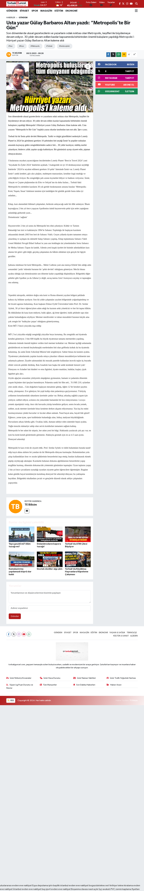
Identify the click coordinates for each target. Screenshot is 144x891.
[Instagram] (18, 634)
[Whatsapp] (29, 634)
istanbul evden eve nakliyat (74, 885)
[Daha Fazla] (124, 54)
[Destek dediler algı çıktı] (50, 559)
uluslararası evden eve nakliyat (16, 885)
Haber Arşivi (115, 685)
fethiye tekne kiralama (121, 885)
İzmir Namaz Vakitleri (86, 678)
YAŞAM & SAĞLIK (117, 632)
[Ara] (136, 4)
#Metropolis (35, 46)
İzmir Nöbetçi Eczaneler (20, 678)
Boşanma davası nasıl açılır (84, 889)
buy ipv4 (46, 889)
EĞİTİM (59, 11)
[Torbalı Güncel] (17, 4)
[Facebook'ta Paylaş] (108, 54)
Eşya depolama (40, 885)
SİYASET (24, 11)
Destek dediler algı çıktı (49, 569)
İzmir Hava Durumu (52, 678)
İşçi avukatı (104, 889)
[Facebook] (8, 634)
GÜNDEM (11, 11)
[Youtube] (24, 634)
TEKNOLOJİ (132, 632)
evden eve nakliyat (61, 889)
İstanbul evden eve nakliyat (27, 889)
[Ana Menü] (136, 11)
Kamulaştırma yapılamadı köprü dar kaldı (20, 571)
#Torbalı (49, 46)
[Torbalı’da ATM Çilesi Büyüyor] (78, 534)
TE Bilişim (134, 700)
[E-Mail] (27, 511)
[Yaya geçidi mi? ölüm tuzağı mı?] (21, 534)
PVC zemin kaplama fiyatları (125, 889)
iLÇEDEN (134, 636)
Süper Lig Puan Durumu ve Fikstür (19, 686)
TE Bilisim (31, 504)
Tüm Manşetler (50, 685)
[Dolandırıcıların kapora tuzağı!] (50, 534)
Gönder (15, 616)
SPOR (35, 11)
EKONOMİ (71, 11)
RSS (12, 700)
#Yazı (10, 46)
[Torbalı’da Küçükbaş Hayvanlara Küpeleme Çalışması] (78, 559)
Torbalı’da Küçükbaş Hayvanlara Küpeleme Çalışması (76, 571)
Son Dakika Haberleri (85, 685)
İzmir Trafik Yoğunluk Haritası (123, 678)
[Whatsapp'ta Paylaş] (118, 54)
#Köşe (21, 46)
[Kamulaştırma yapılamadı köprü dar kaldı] (21, 559)
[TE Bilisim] (15, 506)
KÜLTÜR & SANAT (121, 636)
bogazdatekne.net (99, 885)
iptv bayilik (54, 885)
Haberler (10, 18)
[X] (13, 634)
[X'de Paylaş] (113, 54)
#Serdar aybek (64, 46)
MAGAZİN (46, 11)
